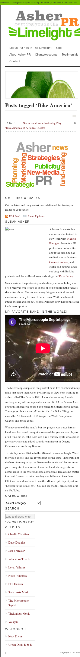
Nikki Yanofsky (17, 576)
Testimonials (70, 54)
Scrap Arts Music (18, 592)
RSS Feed (14, 216)
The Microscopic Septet (18, 602)
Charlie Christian (18, 534)
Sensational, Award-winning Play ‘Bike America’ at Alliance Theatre (40, 125)
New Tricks (15, 636)
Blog (59, 47)
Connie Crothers (58, 262)
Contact (14, 61)
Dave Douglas (16, 542)
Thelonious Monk (19, 613)
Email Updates (36, 216)
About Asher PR (20, 54)
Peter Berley (66, 276)
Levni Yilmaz (16, 567)
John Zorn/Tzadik (19, 559)
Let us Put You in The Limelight (30, 47)
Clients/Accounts (46, 54)
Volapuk (13, 622)
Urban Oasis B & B (20, 645)
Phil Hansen (15, 584)
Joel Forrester (16, 551)
